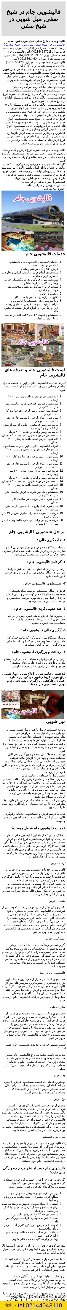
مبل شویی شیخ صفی (20, 44)
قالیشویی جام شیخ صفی (50, 44)
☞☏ (33, 1305)
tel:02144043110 (40, 1305)
